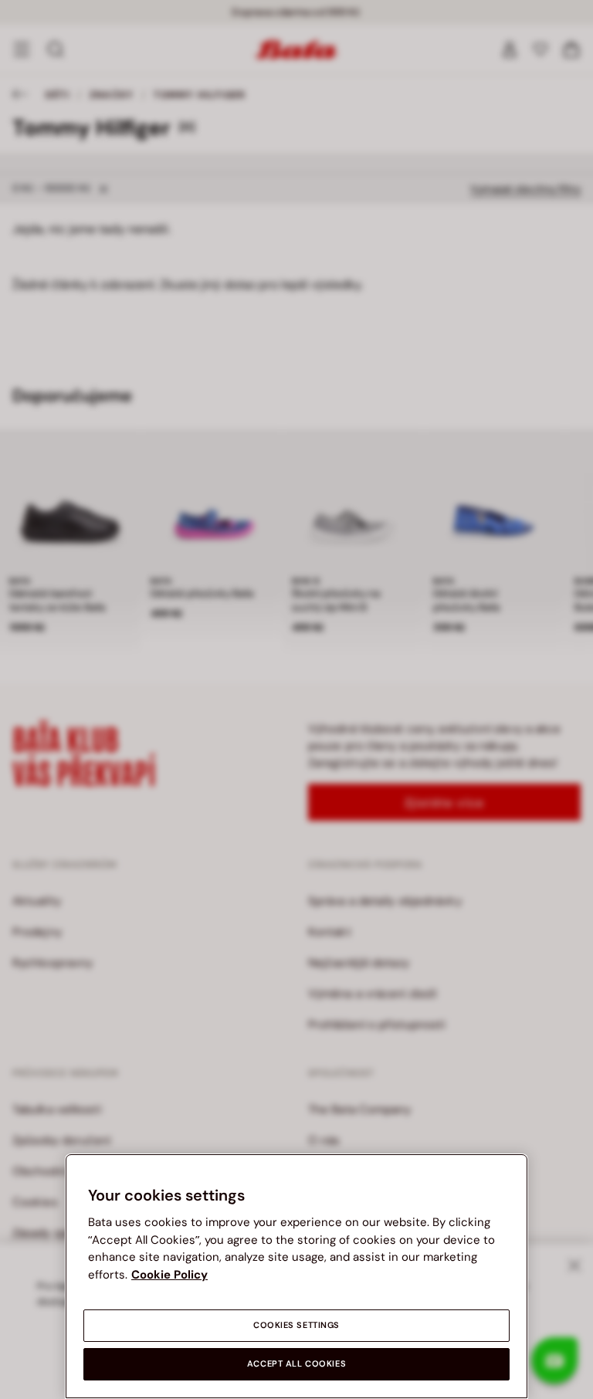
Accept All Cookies (296, 1364)
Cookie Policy (169, 1274)
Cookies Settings (296, 1325)
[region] (296, 1276)
